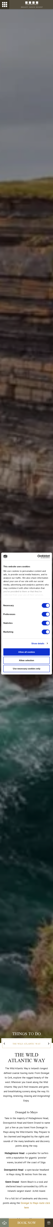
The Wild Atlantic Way (27, 1043)
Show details (37, 643)
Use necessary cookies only (26, 668)
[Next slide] (48, 1044)
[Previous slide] (4, 1044)
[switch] (46, 614)
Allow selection (26, 660)
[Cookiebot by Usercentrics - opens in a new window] (38, 556)
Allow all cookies (26, 652)
